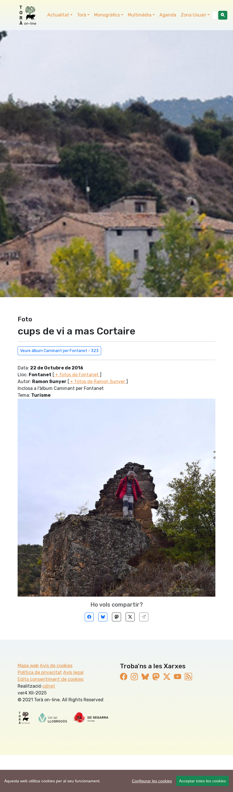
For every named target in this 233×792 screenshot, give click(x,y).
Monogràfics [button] (107, 15)
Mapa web (28, 665)
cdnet (48, 686)
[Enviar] (143, 617)
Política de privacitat (40, 672)
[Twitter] (130, 617)
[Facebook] (89, 617)
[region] (116, 781)
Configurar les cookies (152, 781)
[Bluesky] (102, 617)
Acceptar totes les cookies (202, 781)
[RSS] (188, 677)
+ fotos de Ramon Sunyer (97, 381)
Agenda (167, 15)
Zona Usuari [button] (193, 15)
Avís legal (73, 672)
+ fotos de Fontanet (77, 374)
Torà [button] (81, 15)
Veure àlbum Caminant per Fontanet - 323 (59, 350)
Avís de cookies (56, 665)
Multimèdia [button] (139, 15)
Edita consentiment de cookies (51, 679)
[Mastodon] (116, 617)
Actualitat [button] (58, 15)
